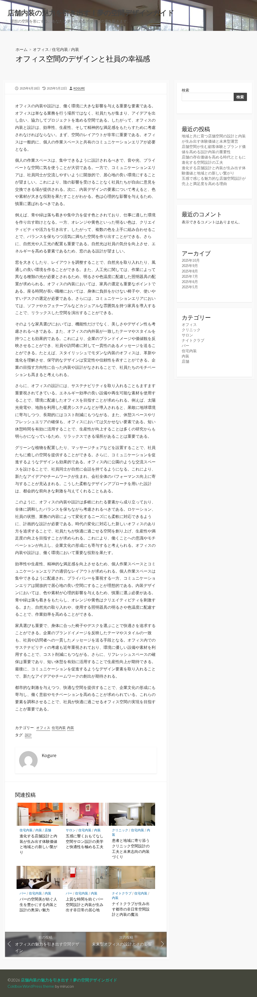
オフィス (41, 49)
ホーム (22, 49)
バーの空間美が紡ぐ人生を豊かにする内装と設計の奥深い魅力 (38, 904)
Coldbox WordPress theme (31, 986)
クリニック (120, 830)
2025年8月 (190, 271)
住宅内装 (60, 49)
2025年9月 (190, 265)
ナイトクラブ (122, 893)
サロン (71, 830)
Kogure (79, 88)
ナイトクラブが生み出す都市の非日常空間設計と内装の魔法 (131, 909)
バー (23, 893)
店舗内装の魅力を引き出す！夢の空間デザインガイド (69, 980)
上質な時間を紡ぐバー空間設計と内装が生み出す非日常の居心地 (84, 904)
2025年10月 (191, 260)
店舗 (48, 830)
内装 (75, 49)
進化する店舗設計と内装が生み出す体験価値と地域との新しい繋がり (38, 844)
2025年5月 (190, 287)
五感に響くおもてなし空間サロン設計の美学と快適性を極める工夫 (84, 841)
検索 (185, 90)
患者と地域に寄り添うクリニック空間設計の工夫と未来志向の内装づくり (131, 848)
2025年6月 (190, 281)
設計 (28, 735)
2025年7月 (190, 276)
